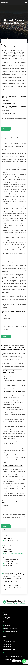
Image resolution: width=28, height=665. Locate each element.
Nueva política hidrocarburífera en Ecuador (14, 138)
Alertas (4, 547)
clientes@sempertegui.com (9, 649)
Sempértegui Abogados (5, 343)
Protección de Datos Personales (11, 563)
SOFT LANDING (7, 545)
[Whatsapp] (24, 661)
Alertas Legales (7, 549)
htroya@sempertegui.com (8, 321)
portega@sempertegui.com (8, 103)
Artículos (5, 557)
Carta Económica (8, 565)
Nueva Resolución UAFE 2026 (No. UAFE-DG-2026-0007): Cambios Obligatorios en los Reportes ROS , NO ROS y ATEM (13, 580)
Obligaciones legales (8, 538)
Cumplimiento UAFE (8, 561)
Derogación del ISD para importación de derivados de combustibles (13, 46)
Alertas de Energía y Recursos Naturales (13, 553)
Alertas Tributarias (8, 551)
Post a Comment (19, 343)
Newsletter (5, 543)
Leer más (5, 129)
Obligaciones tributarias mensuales (12, 540)
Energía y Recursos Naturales (11, 559)
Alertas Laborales (8, 555)
